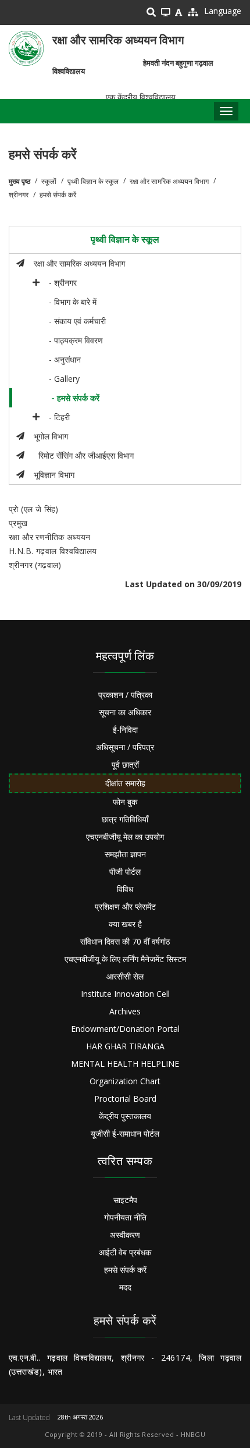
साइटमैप (125, 1199)
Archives (125, 1011)
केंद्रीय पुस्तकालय (125, 1116)
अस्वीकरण (125, 1234)
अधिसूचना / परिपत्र (125, 747)
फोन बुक (125, 801)
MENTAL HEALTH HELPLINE (125, 1063)
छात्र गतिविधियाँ (125, 819)
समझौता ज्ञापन (125, 854)
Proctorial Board (125, 1098)
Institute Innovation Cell (125, 993)
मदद (125, 1287)
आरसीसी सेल (125, 976)
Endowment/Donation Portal (125, 1028)
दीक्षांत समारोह (125, 783)
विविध (125, 889)
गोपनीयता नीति (125, 1217)
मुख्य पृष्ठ (19, 181)
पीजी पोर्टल (125, 871)
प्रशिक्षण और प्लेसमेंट (125, 906)
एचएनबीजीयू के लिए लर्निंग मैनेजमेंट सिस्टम (125, 958)
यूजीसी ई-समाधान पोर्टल (125, 1133)
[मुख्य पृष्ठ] (26, 48)
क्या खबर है (125, 923)
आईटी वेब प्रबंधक (125, 1252)
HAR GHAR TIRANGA (125, 1046)
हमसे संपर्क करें (125, 1269)
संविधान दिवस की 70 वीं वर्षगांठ (125, 941)
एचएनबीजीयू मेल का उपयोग (125, 836)
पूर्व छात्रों (125, 764)
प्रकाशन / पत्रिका (125, 694)
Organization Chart (125, 1081)
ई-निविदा (125, 729)
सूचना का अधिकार (125, 712)
